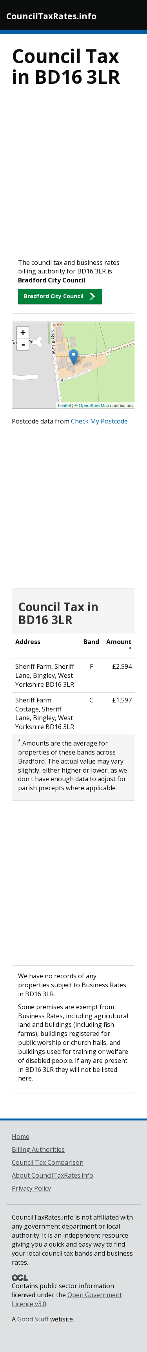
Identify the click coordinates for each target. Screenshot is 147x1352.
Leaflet (64, 405)
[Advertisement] (73, 174)
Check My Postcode (99, 421)
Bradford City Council (53, 296)
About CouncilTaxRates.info (52, 1175)
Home (20, 1136)
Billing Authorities (38, 1149)
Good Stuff (33, 1319)
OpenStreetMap (94, 405)
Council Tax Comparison (47, 1162)
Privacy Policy (31, 1188)
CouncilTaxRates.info (51, 16)
